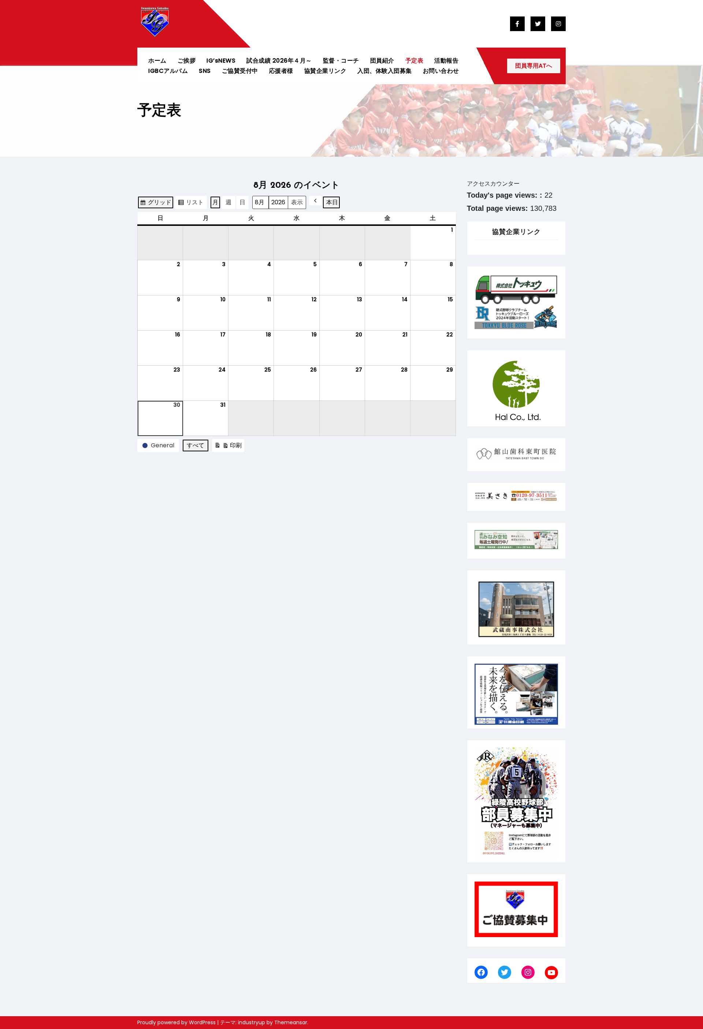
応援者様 (281, 71)
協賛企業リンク (325, 71)
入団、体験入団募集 (384, 71)
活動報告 (446, 60)
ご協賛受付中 (240, 71)
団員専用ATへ (533, 65)
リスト (191, 203)
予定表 (414, 60)
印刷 (228, 446)
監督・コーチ (341, 60)
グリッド (155, 203)
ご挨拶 (187, 60)
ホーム (157, 60)
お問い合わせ (441, 71)
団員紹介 (382, 60)
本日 (332, 202)
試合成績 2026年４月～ (279, 60)
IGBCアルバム (168, 71)
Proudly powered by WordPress (177, 1022)
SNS (205, 71)
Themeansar (290, 1022)
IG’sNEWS (221, 60)
